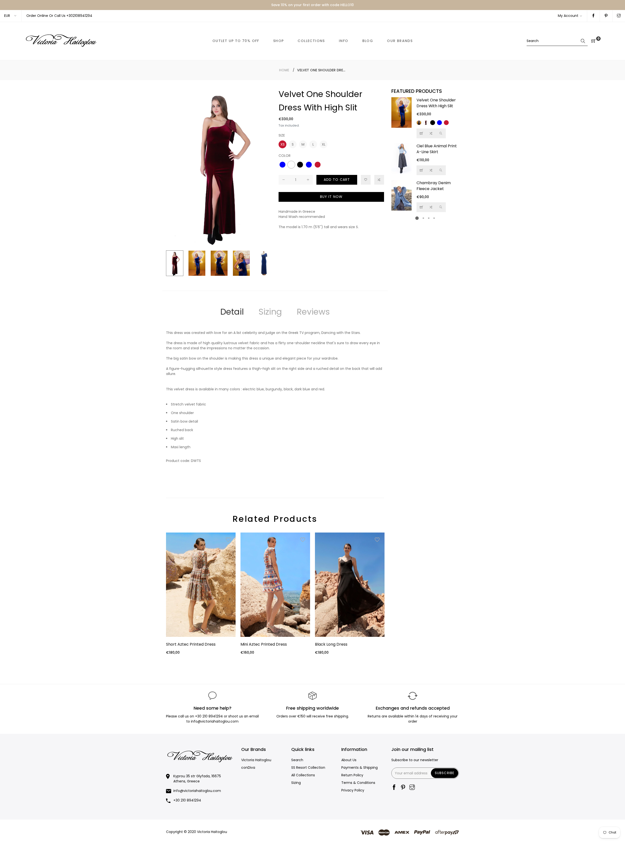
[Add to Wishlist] (366, 180)
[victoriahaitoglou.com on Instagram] (619, 16)
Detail (232, 312)
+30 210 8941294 (209, 716)
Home (284, 70)
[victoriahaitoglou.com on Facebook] (593, 16)
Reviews (313, 312)
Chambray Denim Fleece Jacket (434, 186)
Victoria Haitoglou (256, 760)
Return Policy (352, 775)
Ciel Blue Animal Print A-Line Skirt (437, 149)
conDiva (248, 767)
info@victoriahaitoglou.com (197, 790)
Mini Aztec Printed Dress (263, 644)
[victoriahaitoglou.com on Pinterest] (606, 16)
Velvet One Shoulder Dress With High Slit (436, 103)
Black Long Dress (331, 644)
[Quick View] (441, 133)
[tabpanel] (425, 154)
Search (297, 760)
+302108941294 (79, 15)
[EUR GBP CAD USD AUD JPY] (10, 15)
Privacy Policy (352, 790)
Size (282, 135)
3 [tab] (428, 218)
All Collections (303, 775)
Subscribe (444, 772)
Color (285, 155)
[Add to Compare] (379, 180)
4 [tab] (434, 218)
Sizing (270, 312)
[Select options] (421, 133)
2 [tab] (423, 218)
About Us (348, 760)
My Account (568, 15)
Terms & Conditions (358, 782)
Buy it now (331, 196)
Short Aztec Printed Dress (191, 644)
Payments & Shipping (359, 767)
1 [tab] (417, 218)
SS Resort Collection (308, 767)
